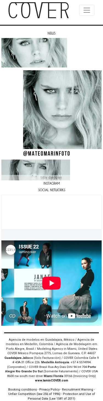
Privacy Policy (49, 389)
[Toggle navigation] (86, 10)
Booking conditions (22, 389)
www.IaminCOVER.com (51, 380)
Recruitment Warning (77, 389)
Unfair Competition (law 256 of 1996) (34, 394)
